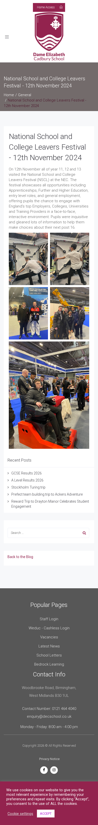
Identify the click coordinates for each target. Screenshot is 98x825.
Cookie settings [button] (20, 813)
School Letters (49, 655)
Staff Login (49, 619)
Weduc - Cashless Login (49, 628)
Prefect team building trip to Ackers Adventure (47, 494)
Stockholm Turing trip (28, 487)
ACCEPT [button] (46, 813)
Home (9, 95)
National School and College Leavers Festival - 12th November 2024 (47, 147)
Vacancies (49, 637)
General (24, 95)
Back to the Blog (20, 557)
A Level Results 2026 (27, 480)
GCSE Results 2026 (26, 473)
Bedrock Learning (49, 664)
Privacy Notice (49, 759)
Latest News (49, 646)
